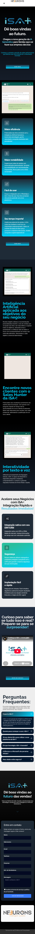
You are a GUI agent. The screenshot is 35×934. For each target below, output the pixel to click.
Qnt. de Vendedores (10, 870)
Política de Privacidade (23, 930)
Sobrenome (7, 842)
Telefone (6, 856)
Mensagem (7, 877)
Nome (5, 835)
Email (5, 849)
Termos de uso (9, 930)
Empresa (6, 863)
